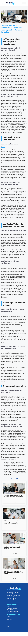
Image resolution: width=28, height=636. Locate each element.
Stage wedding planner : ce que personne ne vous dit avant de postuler (12, 547)
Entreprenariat (11, 621)
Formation (9, 619)
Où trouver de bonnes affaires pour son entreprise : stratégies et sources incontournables (13, 522)
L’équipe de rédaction (12, 611)
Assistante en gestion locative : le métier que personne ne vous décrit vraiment (13, 497)
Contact (9, 606)
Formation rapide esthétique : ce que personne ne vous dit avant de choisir (13, 572)
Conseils (9, 628)
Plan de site (10, 609)
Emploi (8, 618)
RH (7, 625)
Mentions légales (12, 608)
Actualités (10, 616)
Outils (8, 626)
